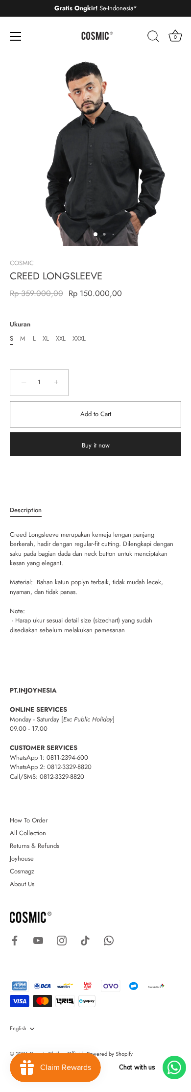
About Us (22, 884)
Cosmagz (22, 871)
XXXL (79, 339)
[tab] (30, 510)
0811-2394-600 (67, 757)
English (18, 1028)
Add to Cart (95, 414)
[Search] (153, 38)
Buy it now (96, 445)
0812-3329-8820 (69, 766)
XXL (61, 339)
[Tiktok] (85, 939)
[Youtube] (38, 939)
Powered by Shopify (110, 1054)
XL (46, 339)
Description (26, 510)
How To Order (29, 820)
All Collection (28, 833)
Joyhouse (22, 858)
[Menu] (15, 36)
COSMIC (22, 263)
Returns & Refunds (34, 845)
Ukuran (20, 324)
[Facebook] (15, 939)
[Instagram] (62, 939)
